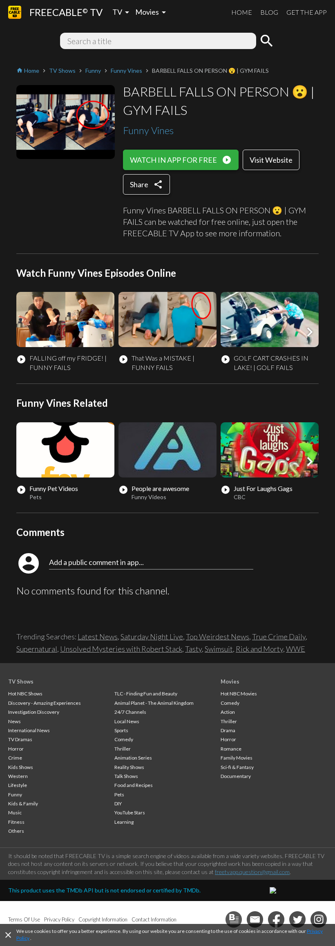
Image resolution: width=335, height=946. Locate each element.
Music (15, 812)
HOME (241, 12)
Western (18, 776)
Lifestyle (17, 785)
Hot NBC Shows (25, 693)
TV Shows (21, 681)
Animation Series (133, 758)
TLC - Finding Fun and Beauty (145, 693)
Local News (126, 721)
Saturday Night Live (152, 636)
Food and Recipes (133, 785)
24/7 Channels (130, 712)
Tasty (193, 648)
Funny (15, 794)
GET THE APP (306, 12)
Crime (15, 758)
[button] (310, 332)
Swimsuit (219, 648)
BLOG (269, 12)
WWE (295, 648)
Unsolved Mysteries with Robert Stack (121, 648)
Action (228, 712)
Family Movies (236, 758)
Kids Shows (20, 767)
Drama (228, 730)
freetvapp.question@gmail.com (252, 871)
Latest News (98, 636)
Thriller (122, 749)
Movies (230, 681)
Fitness (16, 822)
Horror (16, 749)
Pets (119, 794)
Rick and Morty (259, 648)
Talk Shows (126, 776)
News (14, 721)
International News (29, 730)
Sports (121, 730)
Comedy (123, 739)
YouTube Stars (129, 812)
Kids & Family (23, 803)
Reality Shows (129, 767)
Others (16, 831)
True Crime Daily (279, 636)
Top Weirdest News (217, 636)
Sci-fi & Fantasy (237, 767)
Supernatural (36, 648)
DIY (118, 803)
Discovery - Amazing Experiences (44, 703)
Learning (124, 822)
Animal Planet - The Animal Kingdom (154, 703)
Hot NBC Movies (239, 693)
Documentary (236, 776)
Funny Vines (148, 130)
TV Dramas (20, 739)
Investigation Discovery (33, 712)
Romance (231, 749)
